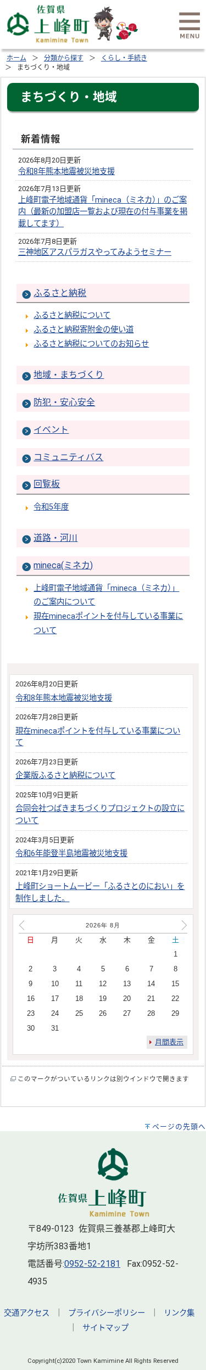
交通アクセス (26, 1313)
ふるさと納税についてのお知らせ (91, 344)
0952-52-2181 (92, 1264)
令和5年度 (51, 507)
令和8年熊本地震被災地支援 (66, 171)
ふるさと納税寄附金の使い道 (83, 329)
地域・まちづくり (69, 375)
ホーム (16, 58)
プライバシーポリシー (106, 1313)
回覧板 (47, 484)
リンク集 (179, 1313)
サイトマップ (105, 1328)
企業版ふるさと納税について (65, 775)
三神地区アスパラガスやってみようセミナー (94, 252)
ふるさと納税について (72, 315)
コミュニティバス (68, 457)
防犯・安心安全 (64, 402)
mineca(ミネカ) (63, 565)
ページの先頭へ (179, 1126)
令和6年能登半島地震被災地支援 (71, 853)
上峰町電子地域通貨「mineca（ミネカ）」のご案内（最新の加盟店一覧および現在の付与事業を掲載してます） (102, 211)
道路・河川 (55, 538)
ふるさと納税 (60, 293)
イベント (51, 429)
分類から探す (63, 58)
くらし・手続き (124, 58)
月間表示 (169, 1042)
